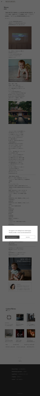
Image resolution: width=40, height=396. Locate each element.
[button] (12, 237)
